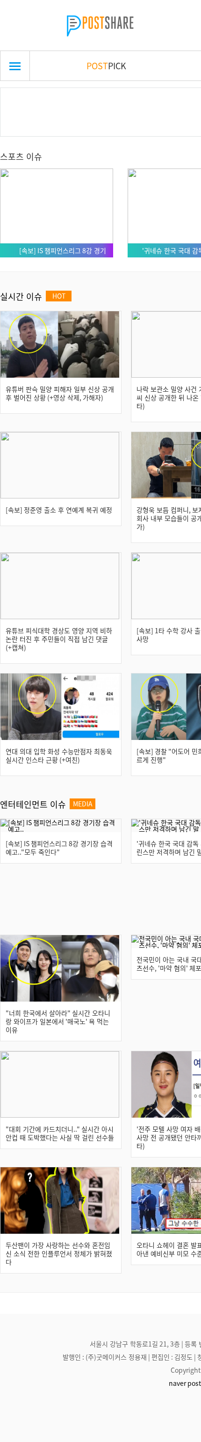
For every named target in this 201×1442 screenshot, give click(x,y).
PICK (106, 65)
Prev (21, 101)
